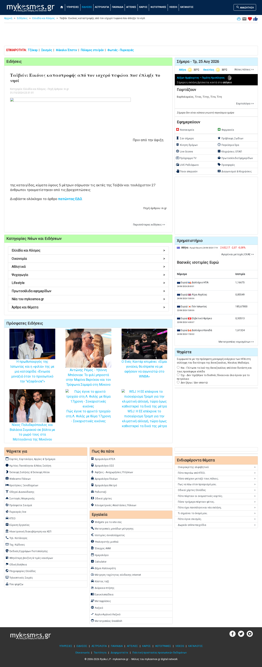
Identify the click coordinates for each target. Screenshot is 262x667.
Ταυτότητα (100, 652)
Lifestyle (88, 283)
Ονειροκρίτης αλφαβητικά (217, 467)
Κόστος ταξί (100, 581)
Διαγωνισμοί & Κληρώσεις (234, 171)
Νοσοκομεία (185, 129)
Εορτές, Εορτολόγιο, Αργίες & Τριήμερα (30, 459)
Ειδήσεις (22, 18)
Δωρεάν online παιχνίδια (217, 525)
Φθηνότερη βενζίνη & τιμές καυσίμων (29, 557)
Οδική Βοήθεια (16, 564)
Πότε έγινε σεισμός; (217, 519)
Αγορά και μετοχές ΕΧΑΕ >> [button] (237, 254)
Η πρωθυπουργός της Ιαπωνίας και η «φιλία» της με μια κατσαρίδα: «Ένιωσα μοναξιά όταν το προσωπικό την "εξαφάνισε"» (32, 371)
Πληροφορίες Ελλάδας (20, 571)
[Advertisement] (131, 35)
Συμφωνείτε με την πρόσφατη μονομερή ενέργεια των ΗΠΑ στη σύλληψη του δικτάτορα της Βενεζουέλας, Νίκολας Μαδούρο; (214, 361)
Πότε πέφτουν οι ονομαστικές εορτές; (217, 496)
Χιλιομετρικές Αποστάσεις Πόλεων (113, 505)
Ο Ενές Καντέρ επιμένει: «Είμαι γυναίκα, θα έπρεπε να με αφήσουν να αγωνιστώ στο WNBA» (144, 369)
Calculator (98, 561)
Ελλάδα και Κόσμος (43, 18)
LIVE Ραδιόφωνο (187, 164)
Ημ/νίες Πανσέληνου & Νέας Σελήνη (28, 465)
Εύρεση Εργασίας (17, 524)
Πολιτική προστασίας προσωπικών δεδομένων (159, 652)
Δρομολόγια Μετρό (104, 485)
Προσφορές (226, 164)
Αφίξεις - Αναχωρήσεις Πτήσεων (112, 472)
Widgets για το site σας (106, 522)
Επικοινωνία (82, 652)
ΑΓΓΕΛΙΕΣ (131, 7)
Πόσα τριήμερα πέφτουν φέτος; (217, 501)
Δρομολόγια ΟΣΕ (102, 465)
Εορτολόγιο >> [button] (245, 103)
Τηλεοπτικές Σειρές (19, 577)
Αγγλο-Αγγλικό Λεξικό (105, 614)
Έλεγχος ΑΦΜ (101, 548)
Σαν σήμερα (185, 138)
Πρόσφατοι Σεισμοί (18, 505)
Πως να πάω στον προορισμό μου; (217, 484)
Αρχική (8, 18)
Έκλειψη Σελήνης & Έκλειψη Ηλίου (27, 472)
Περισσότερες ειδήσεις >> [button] (149, 224)
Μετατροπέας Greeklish (106, 620)
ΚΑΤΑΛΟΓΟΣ (186, 7)
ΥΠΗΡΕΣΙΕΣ (73, 7)
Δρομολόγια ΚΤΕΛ (103, 459)
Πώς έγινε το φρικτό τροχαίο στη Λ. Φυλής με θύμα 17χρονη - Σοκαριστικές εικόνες (88, 416)
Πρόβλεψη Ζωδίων (230, 138)
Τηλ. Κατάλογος (16, 538)
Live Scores (184, 151)
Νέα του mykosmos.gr (88, 299)
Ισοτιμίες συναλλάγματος (108, 535)
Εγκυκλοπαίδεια (102, 594)
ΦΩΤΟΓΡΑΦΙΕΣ (158, 7)
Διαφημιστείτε (119, 652)
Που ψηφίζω (14, 584)
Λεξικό (97, 607)
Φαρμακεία (225, 129)
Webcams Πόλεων (18, 478)
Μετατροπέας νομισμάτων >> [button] (236, 341)
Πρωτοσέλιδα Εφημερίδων (235, 158)
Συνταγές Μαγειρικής (20, 498)
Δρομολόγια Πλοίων (104, 478)
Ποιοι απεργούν (187, 171)
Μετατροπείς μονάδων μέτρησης (112, 528)
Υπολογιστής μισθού (105, 541)
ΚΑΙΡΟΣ (143, 7)
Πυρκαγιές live (15, 511)
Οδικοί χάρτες (101, 498)
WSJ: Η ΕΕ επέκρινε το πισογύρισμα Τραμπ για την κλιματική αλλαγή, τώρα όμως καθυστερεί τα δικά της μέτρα (144, 418)
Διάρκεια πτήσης (102, 587)
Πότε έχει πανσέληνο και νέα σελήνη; (217, 507)
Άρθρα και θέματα (88, 307)
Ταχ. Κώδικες (15, 544)
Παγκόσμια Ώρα (228, 144)
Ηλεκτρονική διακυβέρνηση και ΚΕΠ (28, 531)
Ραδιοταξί (98, 491)
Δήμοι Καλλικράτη (103, 568)
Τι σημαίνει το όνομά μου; (217, 513)
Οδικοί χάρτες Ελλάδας (217, 490)
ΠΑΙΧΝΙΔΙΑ (117, 7)
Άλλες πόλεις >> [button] (244, 69)
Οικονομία (88, 259)
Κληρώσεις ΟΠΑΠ (229, 151)
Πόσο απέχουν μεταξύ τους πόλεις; (217, 478)
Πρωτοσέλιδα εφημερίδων (88, 291)
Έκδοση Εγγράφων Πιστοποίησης (26, 551)
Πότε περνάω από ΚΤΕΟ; (217, 472)
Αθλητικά (88, 267)
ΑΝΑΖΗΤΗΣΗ (245, 7)
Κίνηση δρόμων (187, 144)
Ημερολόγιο (99, 555)
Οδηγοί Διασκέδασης (19, 491)
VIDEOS (173, 7)
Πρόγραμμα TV (186, 158)
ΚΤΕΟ (10, 518)
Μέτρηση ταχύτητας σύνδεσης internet (116, 574)
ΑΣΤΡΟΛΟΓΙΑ (102, 7)
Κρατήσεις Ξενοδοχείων (21, 485)
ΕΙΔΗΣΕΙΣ (87, 7)
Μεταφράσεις (101, 601)
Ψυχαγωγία (88, 275)
